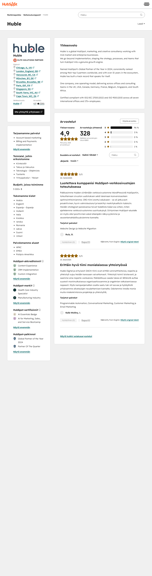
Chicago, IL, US (24, 67)
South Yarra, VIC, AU (27, 92)
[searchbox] (111, 15)
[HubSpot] (9, 4)
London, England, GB (27, 71)
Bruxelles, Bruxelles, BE (28, 82)
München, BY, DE (25, 78)
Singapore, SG (23, 89)
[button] (141, 24)
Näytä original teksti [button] (130, 242)
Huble (16, 103)
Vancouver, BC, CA (25, 74)
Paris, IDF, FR (23, 85)
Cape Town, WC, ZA (26, 96)
